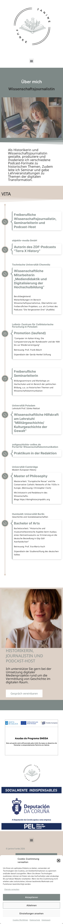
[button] (58, 860)
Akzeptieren (31, 897)
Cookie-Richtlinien (20, 920)
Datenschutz (35, 920)
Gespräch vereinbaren (24, 693)
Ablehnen (32, 905)
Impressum (46, 920)
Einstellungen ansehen (31, 913)
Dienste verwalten (11, 889)
